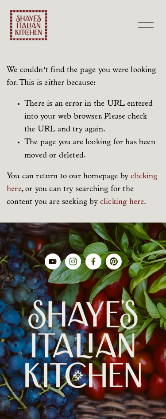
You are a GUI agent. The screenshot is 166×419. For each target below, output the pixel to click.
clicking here (122, 202)
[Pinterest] (114, 261)
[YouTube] (53, 261)
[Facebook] (93, 261)
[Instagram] (73, 261)
